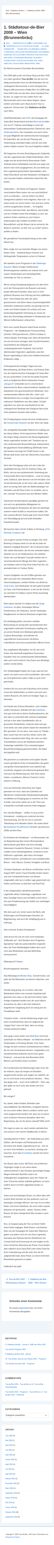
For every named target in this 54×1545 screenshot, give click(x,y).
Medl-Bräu (34, 1036)
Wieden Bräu (29, 63)
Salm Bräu (37, 58)
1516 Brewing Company (37, 49)
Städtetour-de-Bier (30, 46)
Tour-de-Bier (18, 63)
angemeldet (23, 1308)
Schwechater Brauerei (17, 423)
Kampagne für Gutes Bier (14, 55)
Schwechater (10, 61)
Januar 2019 (9, 1507)
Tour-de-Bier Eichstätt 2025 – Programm (20, 1364)
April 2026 (9, 1445)
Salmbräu (40, 710)
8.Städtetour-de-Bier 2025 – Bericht (18, 1354)
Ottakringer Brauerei (22, 58)
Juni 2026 (8, 1436)
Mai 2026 (8, 1440)
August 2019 (10, 1498)
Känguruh (8, 384)
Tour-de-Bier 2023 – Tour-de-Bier (17, 1384)
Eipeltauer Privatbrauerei (26, 52)
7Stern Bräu (9, 52)
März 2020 (9, 1488)
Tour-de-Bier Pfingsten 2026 (15, 1349)
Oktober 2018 (10, 1512)
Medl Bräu (8, 58)
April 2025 (9, 1455)
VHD (28, 118)
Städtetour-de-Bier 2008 (26, 61)
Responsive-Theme (13, 1537)
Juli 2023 (8, 1469)
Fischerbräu (43, 52)
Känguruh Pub (32, 55)
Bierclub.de (39, 122)
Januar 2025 (9, 1459)
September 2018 (11, 1517)
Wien (38, 63)
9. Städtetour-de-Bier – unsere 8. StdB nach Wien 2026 (25, 1344)
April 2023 (9, 1474)
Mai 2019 (8, 1502)
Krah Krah (43, 55)
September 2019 (11, 1493)
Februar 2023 (10, 1479)
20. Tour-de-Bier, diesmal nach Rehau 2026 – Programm (25, 1359)
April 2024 (9, 1464)
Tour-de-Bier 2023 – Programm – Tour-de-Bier (21, 1392)
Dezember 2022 (11, 1483)
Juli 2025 (8, 1450)
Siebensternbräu (11, 132)
